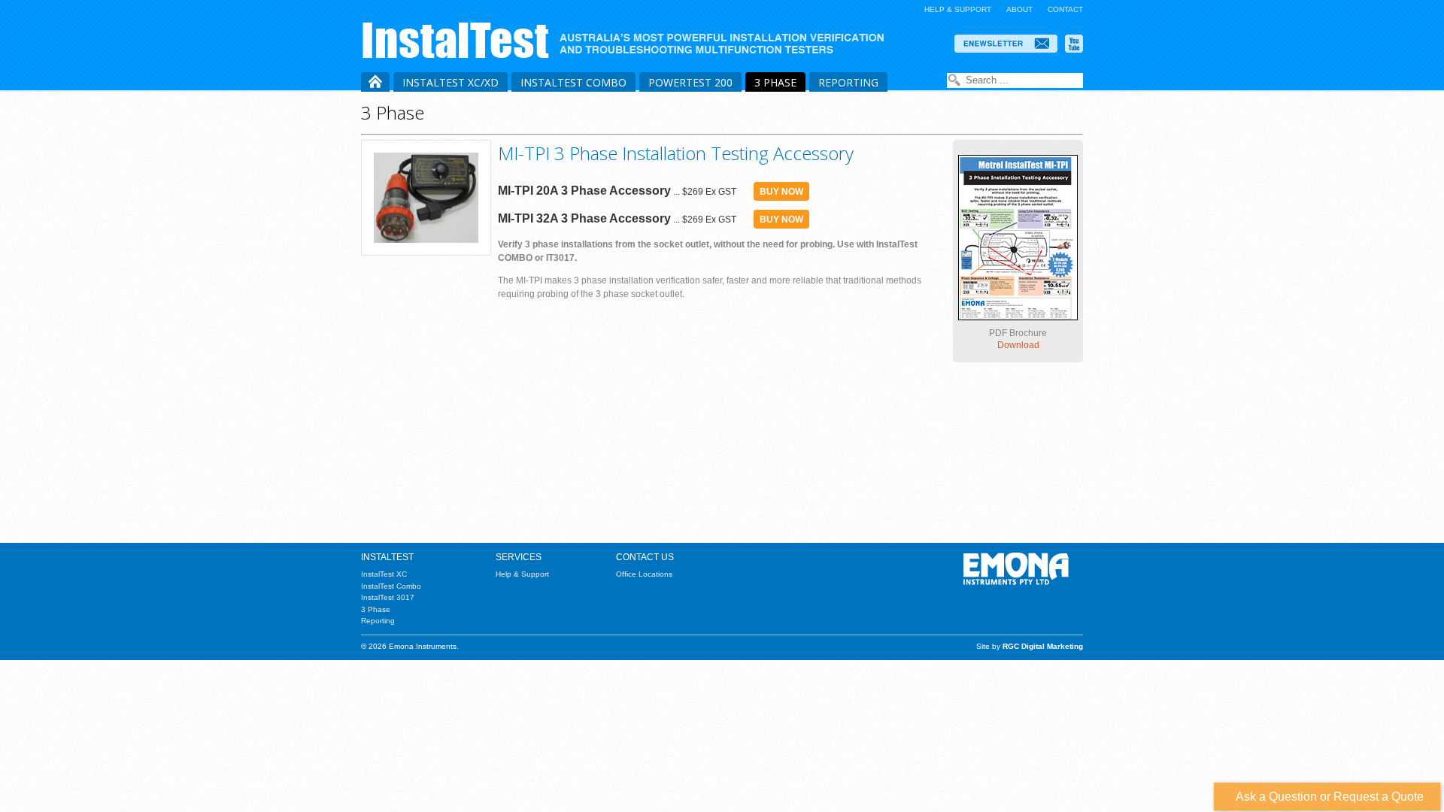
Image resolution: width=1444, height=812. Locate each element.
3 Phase (775, 82)
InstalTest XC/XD (450, 82)
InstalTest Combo (573, 82)
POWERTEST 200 (690, 82)
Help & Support (957, 9)
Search (954, 80)
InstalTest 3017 (387, 597)
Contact (1065, 9)
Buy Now (781, 191)
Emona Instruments (629, 39)
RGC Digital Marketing (1043, 646)
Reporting (848, 82)
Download (1018, 345)
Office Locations (644, 574)
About (1019, 9)
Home (375, 82)
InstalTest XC (384, 574)
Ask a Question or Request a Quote (1327, 796)
